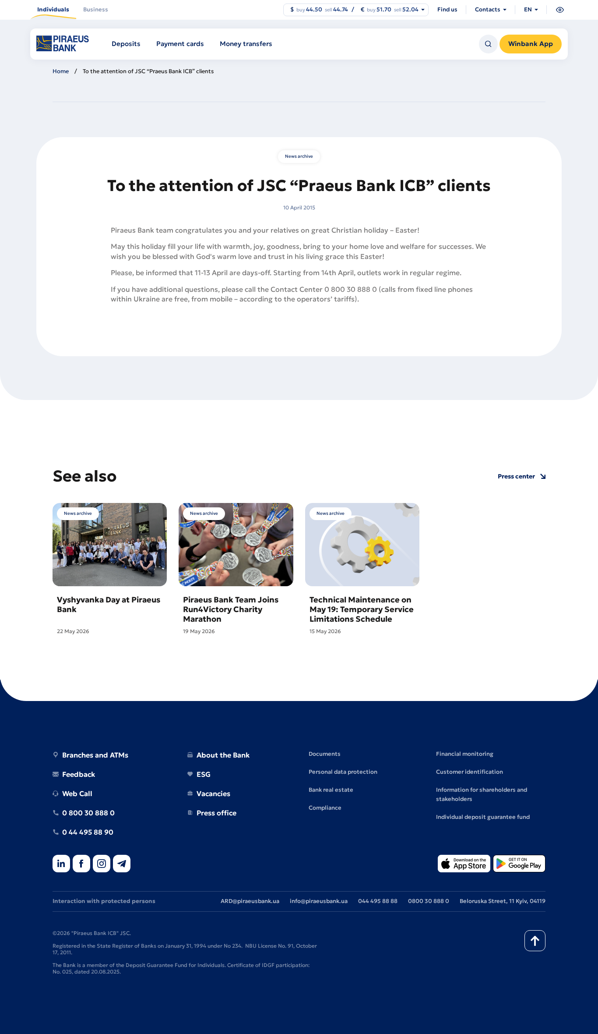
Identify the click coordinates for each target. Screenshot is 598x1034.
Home (61, 71)
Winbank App (530, 43)
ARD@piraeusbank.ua (250, 901)
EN (528, 9)
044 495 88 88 (377, 901)
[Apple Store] (464, 864)
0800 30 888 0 (428, 901)
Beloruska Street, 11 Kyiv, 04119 (502, 901)
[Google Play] (519, 864)
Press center (516, 476)
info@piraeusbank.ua (319, 901)
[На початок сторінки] (534, 940)
